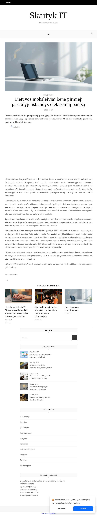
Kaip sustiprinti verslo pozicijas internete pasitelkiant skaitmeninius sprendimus (40, 356)
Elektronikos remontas (29, 492)
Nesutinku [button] (61, 508)
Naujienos (48, 95)
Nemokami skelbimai (28, 489)
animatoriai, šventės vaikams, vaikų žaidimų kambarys (42, 481)
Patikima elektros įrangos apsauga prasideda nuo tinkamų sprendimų (39, 388)
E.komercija (25, 416)
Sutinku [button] (83, 508)
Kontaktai (9, 2)
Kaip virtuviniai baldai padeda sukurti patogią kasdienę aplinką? (40, 377)
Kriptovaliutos (25, 433)
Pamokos (24, 444)
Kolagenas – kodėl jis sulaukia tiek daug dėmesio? (40, 398)
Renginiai (24, 454)
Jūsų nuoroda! (29, 495)
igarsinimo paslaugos (28, 486)
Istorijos (23, 422)
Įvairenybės (24, 427)
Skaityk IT (49, 15)
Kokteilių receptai (27, 483)
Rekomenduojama (27, 449)
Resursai (23, 460)
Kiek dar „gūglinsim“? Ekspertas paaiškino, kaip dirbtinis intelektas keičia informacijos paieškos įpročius (16, 313)
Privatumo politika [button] (72, 503)
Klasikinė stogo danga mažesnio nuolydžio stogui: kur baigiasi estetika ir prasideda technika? (41, 366)
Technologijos (25, 465)
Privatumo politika (48, 513)
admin (14, 275)
